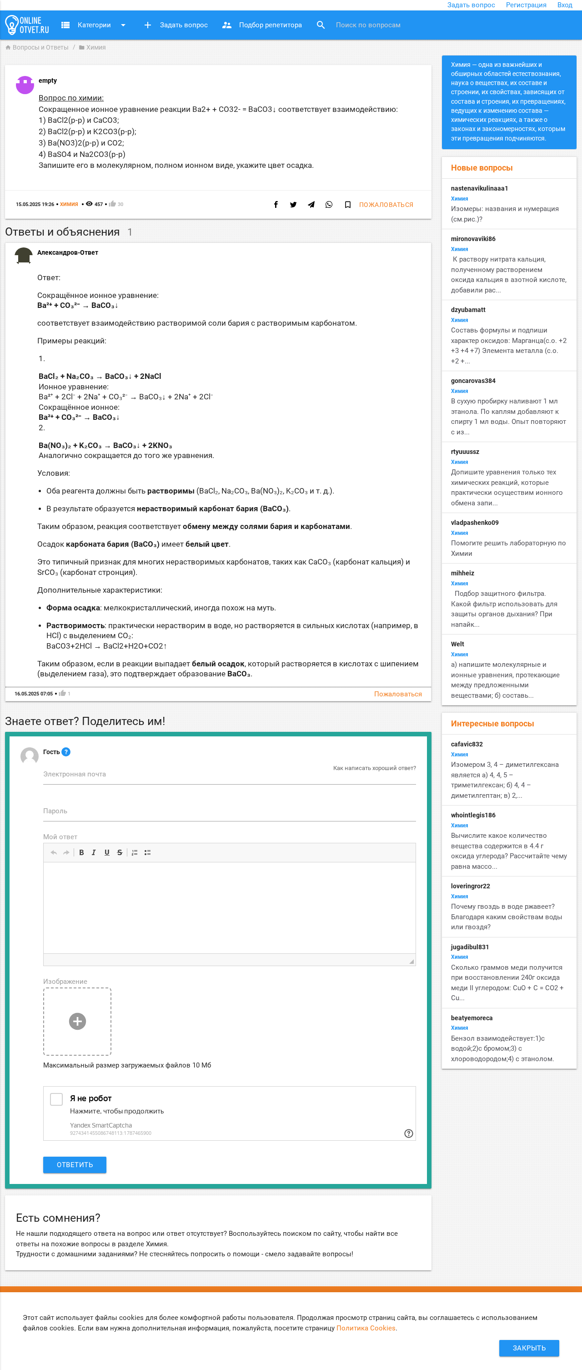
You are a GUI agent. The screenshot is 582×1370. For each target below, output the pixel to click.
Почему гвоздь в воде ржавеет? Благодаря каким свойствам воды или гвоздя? (506, 916)
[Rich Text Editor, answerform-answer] (230, 907)
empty (48, 80)
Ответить (75, 1165)
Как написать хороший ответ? (374, 768)
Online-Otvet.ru (27, 25)
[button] (53, 852)
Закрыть (529, 1348)
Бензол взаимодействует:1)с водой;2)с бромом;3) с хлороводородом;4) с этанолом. (502, 1048)
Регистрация (526, 5)
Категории (94, 25)
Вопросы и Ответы (37, 47)
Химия (92, 47)
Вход (564, 5)
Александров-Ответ (67, 252)
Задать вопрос (471, 5)
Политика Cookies (366, 1328)
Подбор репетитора (261, 25)
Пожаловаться (386, 204)
